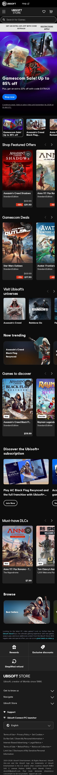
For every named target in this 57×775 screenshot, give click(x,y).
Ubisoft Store (8, 633)
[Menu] (4, 11)
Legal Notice (35, 742)
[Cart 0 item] (51, 11)
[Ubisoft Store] (17, 676)
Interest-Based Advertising (15, 742)
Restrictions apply (47, 27)
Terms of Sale (9, 746)
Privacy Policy (23, 734)
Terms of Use (9, 734)
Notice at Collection (41, 746)
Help (24, 3)
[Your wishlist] (44, 11)
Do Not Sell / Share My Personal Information (23, 738)
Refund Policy (23, 746)
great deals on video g (45, 638)
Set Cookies (37, 734)
